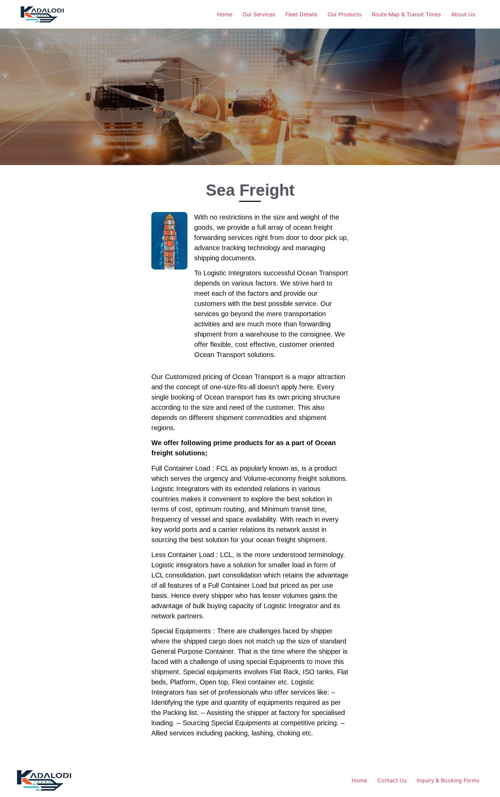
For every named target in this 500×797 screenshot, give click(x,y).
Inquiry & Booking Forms (448, 780)
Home (224, 14)
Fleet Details (301, 14)
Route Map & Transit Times (406, 14)
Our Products (345, 14)
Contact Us (391, 780)
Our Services (259, 14)
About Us (463, 14)
